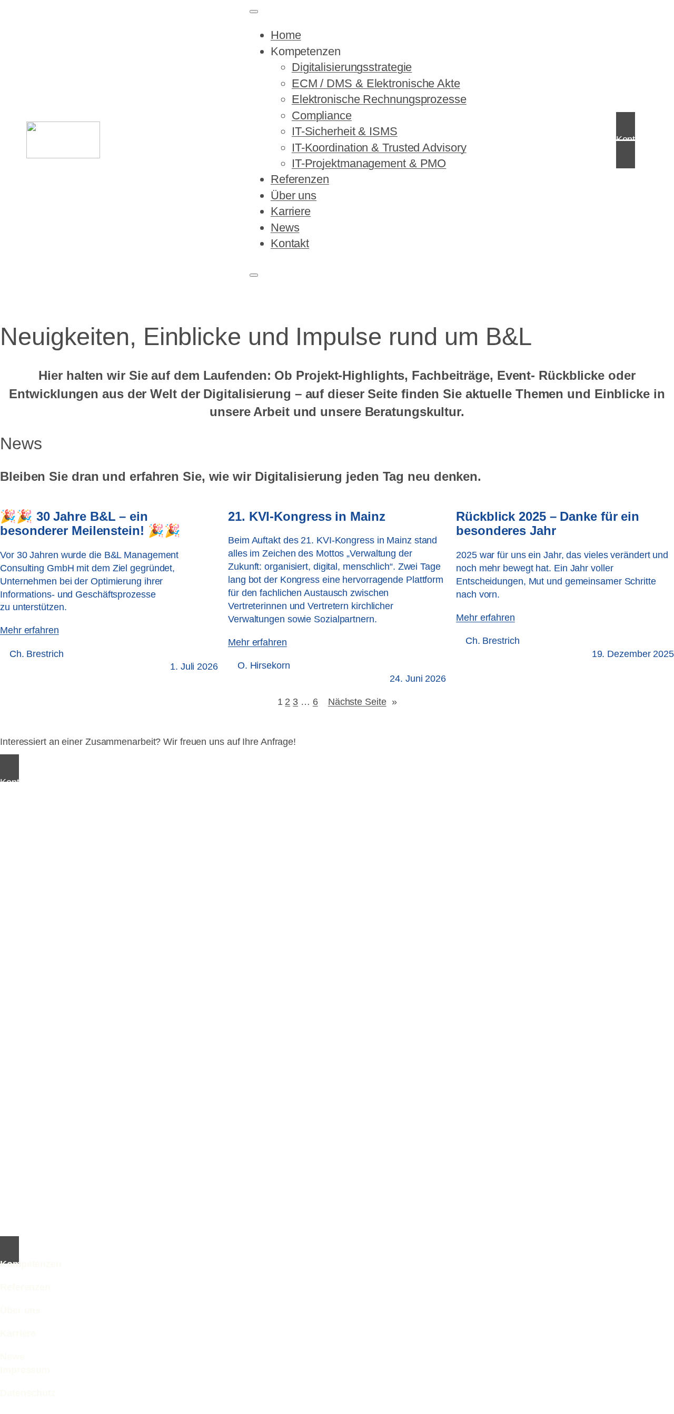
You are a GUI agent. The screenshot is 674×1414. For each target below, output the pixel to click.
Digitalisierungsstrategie (352, 67)
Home (286, 35)
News (285, 227)
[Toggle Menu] (254, 11)
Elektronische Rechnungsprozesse (379, 99)
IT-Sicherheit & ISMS (345, 131)
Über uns (293, 195)
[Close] (254, 275)
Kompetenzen (306, 51)
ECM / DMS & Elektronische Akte (376, 83)
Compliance (322, 115)
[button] (632, 140)
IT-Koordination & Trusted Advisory (379, 147)
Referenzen (300, 179)
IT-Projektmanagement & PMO (369, 163)
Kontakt (290, 243)
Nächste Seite (362, 701)
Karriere (291, 211)
